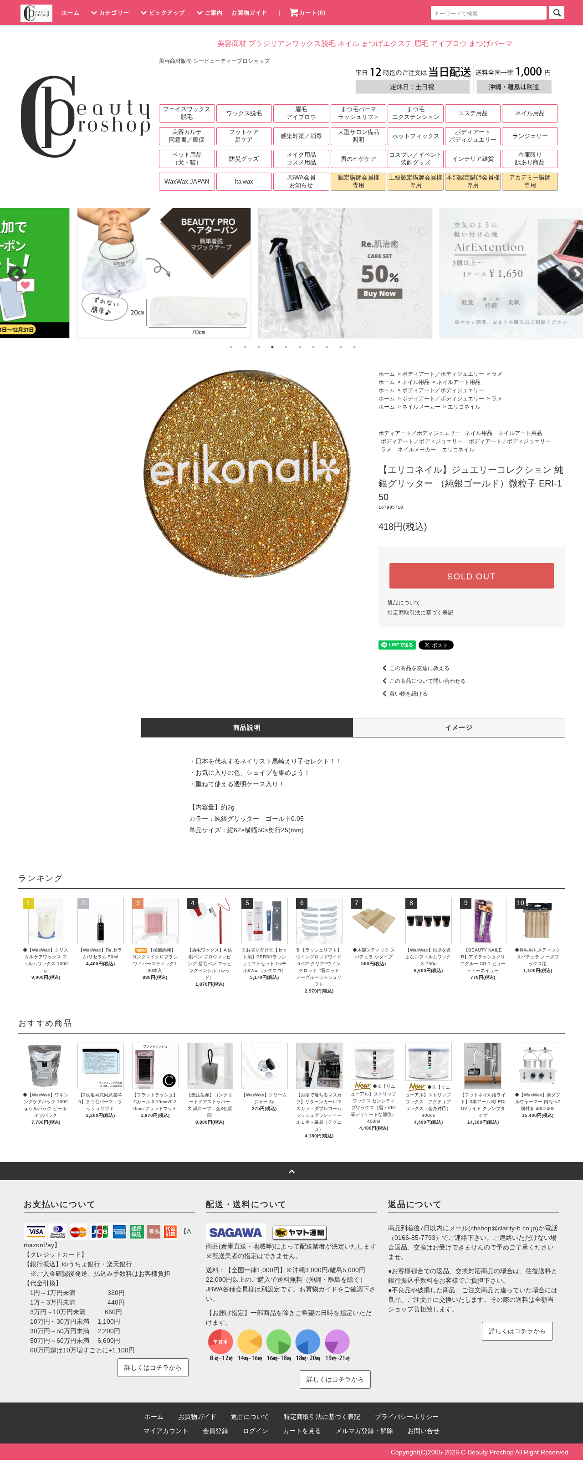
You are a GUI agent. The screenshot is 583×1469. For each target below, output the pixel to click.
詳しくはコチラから (153, 1367)
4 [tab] (272, 347)
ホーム (70, 13)
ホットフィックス (416, 136)
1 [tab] (231, 347)
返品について (404, 602)
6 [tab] (299, 347)
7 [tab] (313, 347)
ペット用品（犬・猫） (187, 158)
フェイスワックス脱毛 (186, 113)
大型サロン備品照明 (358, 135)
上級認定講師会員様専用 (415, 181)
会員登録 (215, 1430)
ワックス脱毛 (244, 113)
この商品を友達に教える (419, 668)
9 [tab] (340, 347)
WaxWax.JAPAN (186, 181)
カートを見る (302, 1430)
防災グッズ (244, 158)
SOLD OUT (471, 576)
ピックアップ (167, 13)
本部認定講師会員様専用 (473, 181)
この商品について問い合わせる (427, 681)
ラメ (496, 374)
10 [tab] (354, 347)
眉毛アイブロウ (301, 113)
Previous (11, 270)
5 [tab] (286, 347)
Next (571, 270)
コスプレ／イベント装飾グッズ (415, 158)
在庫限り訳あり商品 (530, 158)
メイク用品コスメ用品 (301, 158)
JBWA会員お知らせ (301, 181)
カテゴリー (114, 13)
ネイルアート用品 (459, 382)
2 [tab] (245, 347)
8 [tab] (327, 347)
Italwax (244, 181)
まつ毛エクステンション (416, 113)
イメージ (459, 727)
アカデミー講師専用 (530, 181)
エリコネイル (464, 407)
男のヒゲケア (358, 158)
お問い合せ (424, 1430)
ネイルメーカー (421, 407)
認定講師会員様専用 (358, 181)
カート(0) (312, 13)
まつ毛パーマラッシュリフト (358, 113)
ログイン (255, 1430)
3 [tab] (258, 347)
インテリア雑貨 (473, 158)
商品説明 (247, 727)
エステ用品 (473, 113)
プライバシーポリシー (407, 1416)
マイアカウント (165, 1430)
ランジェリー (530, 136)
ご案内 (214, 13)
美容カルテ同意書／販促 (187, 135)
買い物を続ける (408, 694)
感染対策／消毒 (301, 136)
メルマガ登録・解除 (364, 1430)
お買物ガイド (249, 13)
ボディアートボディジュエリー (472, 135)
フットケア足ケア (244, 135)
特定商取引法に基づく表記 (420, 612)
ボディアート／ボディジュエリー (443, 374)
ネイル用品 (530, 113)
